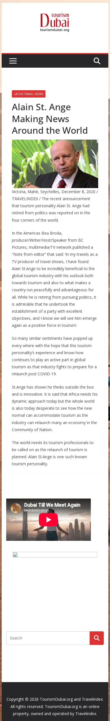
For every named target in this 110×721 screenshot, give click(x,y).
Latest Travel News (28, 94)
